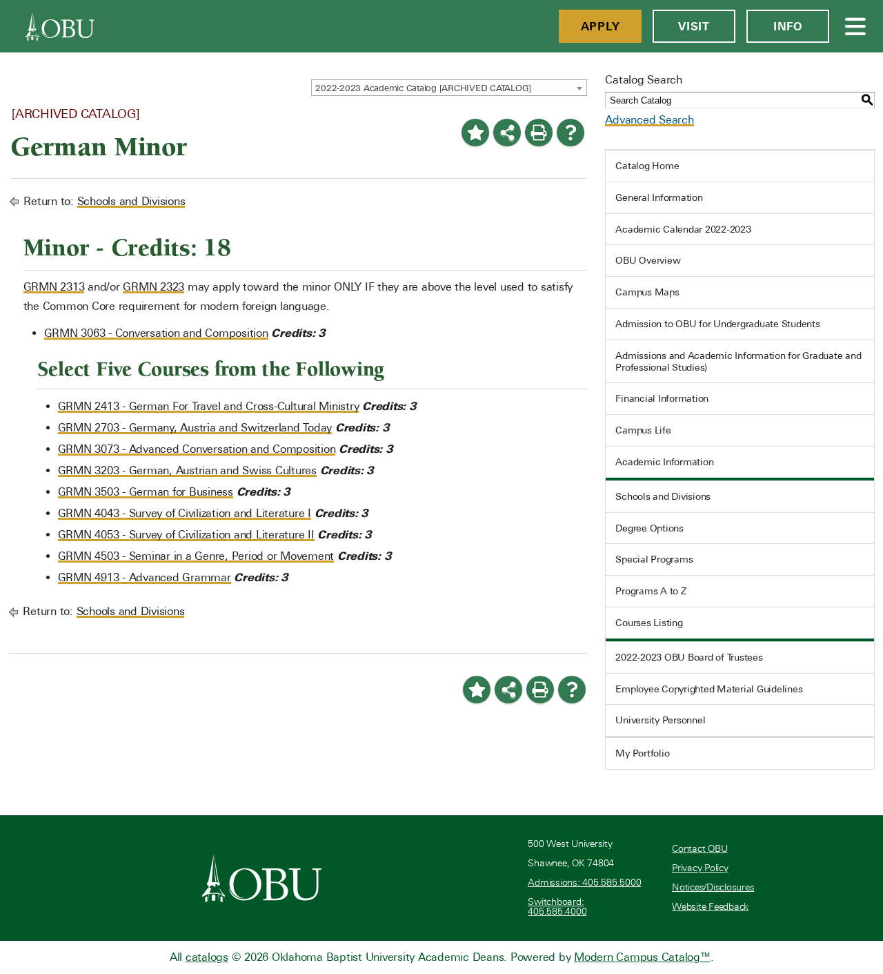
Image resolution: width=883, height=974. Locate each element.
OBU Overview (647, 260)
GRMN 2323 (153, 286)
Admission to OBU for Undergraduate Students (717, 323)
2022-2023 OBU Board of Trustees (688, 657)
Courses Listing (648, 622)
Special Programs (654, 559)
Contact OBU (699, 849)
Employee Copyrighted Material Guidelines (708, 688)
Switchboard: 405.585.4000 (557, 906)
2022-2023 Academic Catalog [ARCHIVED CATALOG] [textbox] (423, 88)
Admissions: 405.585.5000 (584, 882)
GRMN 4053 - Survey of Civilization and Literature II (186, 534)
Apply (600, 26)
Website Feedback (710, 907)
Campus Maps (647, 292)
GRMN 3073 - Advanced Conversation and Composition (197, 449)
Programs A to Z (650, 590)
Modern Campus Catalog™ (642, 957)
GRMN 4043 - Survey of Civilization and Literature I (184, 513)
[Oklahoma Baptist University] (261, 878)
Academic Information (664, 461)
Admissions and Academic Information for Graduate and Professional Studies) (738, 361)
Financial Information (661, 398)
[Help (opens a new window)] (570, 132)
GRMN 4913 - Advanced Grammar (144, 577)
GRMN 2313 (54, 286)
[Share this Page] (507, 132)
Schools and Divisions (131, 201)
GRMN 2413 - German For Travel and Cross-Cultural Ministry (208, 406)
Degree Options (649, 528)
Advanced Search (649, 119)
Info (787, 26)
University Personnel (660, 719)
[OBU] (60, 26)
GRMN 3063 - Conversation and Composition (156, 333)
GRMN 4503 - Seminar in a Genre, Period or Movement (196, 556)
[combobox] (449, 87)
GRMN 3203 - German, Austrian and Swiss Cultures (187, 470)
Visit (694, 26)
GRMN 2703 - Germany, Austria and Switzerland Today (195, 427)
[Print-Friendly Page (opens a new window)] (539, 132)
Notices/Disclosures (713, 887)
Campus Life (643, 430)
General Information (658, 197)
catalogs (207, 957)
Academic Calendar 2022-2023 (683, 229)
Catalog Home (647, 165)
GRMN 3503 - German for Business (145, 491)
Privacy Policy (700, 868)
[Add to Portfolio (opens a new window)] (475, 132)
